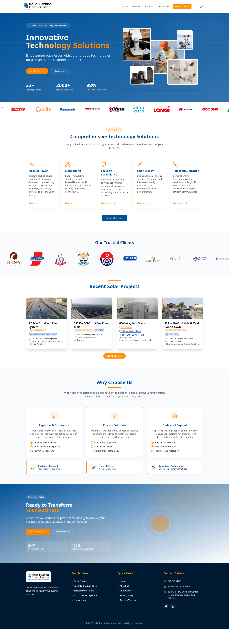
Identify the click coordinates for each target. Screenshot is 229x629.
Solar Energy (80, 581)
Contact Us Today (37, 531)
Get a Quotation (182, 6)
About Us (149, 6)
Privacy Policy (126, 595)
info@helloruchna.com (179, 586)
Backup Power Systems (85, 595)
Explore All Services (114, 218)
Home (125, 6)
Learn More (60, 71)
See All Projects (114, 355)
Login (200, 6)
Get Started (35, 71)
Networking (80, 600)
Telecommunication (84, 590)
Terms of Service (128, 600)
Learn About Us (63, 531)
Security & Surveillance (85, 585)
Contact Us (163, 6)
